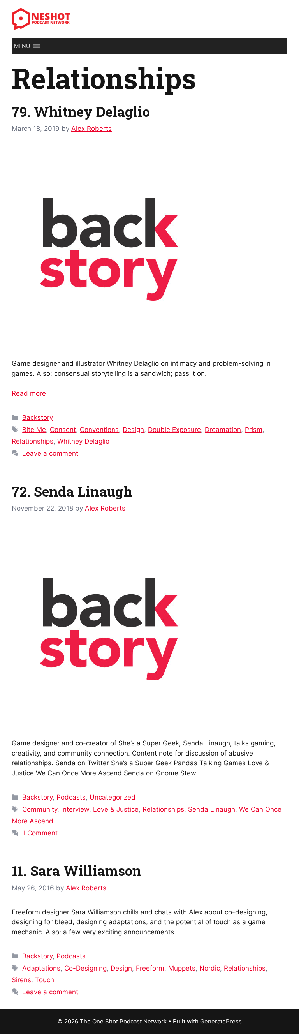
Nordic (209, 968)
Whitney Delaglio (83, 441)
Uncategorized (112, 797)
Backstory (37, 417)
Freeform (150, 968)
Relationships (32, 441)
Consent (63, 429)
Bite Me (34, 429)
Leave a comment (50, 453)
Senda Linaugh (211, 809)
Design (133, 429)
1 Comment (40, 833)
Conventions (99, 429)
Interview (75, 809)
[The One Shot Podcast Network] (41, 19)
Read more (29, 393)
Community (39, 809)
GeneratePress (221, 1021)
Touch (44, 980)
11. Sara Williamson (76, 870)
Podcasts (71, 797)
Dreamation (223, 429)
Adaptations (41, 968)
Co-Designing (85, 968)
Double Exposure (174, 429)
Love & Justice (116, 809)
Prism (253, 429)
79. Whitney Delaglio (81, 111)
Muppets (181, 968)
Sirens (21, 980)
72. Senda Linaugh (72, 491)
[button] (22, 46)
